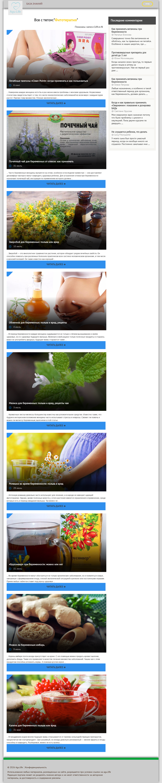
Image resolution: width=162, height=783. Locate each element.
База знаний (34, 4)
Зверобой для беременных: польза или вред (34, 242)
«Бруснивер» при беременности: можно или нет (36, 564)
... (147, 94)
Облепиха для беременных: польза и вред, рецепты (38, 323)
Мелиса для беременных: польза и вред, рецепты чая (39, 403)
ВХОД (147, 4)
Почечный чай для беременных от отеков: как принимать (41, 162)
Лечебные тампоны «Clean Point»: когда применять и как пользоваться (48, 81)
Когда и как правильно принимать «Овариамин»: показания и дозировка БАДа (131, 106)
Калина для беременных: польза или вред (32, 726)
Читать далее (55, 103)
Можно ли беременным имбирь (26, 645)
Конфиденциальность (36, 768)
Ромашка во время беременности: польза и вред (36, 484)
